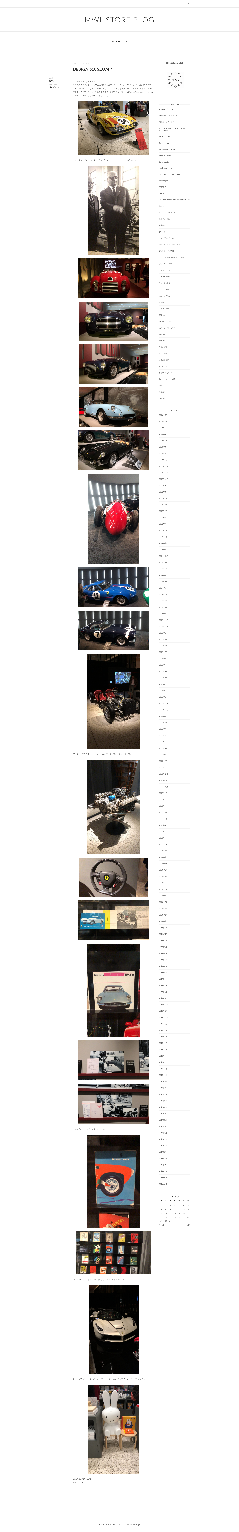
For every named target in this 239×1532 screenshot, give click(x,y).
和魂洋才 (162, 334)
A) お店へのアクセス (166, 122)
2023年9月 (163, 639)
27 (184, 1217)
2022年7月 (163, 729)
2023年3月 (163, 678)
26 (179, 1217)
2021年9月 (163, 793)
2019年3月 (163, 985)
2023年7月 (163, 652)
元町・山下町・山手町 (167, 328)
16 (166, 1213)
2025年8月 (163, 492)
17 (170, 1213)
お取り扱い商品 (164, 219)
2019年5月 (163, 973)
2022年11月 (163, 703)
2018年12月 (163, 1005)
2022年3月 (163, 755)
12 (179, 1210)
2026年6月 (163, 428)
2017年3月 (163, 1139)
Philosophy (163, 181)
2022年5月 (163, 742)
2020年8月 (163, 876)
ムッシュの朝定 (164, 296)
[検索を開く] (189, 4)
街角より (162, 392)
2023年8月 (163, 646)
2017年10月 (163, 1094)
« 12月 (161, 1225)
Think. (161, 194)
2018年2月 (163, 1069)
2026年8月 (163, 415)
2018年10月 (163, 1017)
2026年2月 (163, 453)
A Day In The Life (166, 109)
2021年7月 (163, 806)
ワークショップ (164, 309)
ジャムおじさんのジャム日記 (169, 245)
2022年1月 (163, 767)
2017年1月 (163, 1152)
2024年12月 (163, 543)
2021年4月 (163, 825)
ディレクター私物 (165, 264)
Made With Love (165, 168)
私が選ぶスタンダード (167, 373)
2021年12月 (163, 774)
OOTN (51, 81)
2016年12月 (163, 1158)
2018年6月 (163, 1043)
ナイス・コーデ (164, 270)
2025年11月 (163, 473)
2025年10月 (163, 479)
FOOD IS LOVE (165, 137)
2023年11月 (163, 626)
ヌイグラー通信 (164, 277)
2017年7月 (163, 1114)
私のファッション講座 (167, 379)
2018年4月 (163, 1056)
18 (175, 1213)
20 (184, 1213)
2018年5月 (163, 1049)
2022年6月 (163, 735)
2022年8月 (163, 723)
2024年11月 (163, 550)
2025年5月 (163, 511)
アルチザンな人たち (166, 238)
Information (164, 143)
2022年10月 (163, 710)
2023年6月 (163, 659)
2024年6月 (163, 582)
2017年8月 (163, 1107)
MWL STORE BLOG (119, 19)
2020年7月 (163, 883)
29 (161, 1221)
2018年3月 (163, 1062)
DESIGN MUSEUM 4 (93, 69)
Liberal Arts (54, 87)
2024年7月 (163, 575)
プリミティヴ (164, 289)
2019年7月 (163, 960)
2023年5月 (163, 665)
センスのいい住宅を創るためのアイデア (173, 257)
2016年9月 (163, 1178)
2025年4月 (163, 518)
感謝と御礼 (163, 353)
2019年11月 (163, 934)
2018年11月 (163, 1011)
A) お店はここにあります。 (169, 116)
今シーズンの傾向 (165, 321)
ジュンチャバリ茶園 (166, 251)
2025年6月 (163, 505)
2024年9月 (163, 562)
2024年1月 (163, 614)
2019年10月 (163, 941)
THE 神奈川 (163, 187)
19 (179, 1213)
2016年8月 (163, 1184)
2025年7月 (163, 498)
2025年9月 (163, 485)
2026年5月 (163, 434)
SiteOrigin (136, 1525)
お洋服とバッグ (164, 225)
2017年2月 (163, 1146)
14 (188, 1210)
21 (188, 1213)
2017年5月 (163, 1126)
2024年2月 (163, 607)
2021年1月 (163, 844)
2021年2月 (163, 838)
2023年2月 (163, 684)
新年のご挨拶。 (164, 360)
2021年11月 (163, 780)
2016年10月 (163, 1171)
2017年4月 (163, 1133)
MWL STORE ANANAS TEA (169, 174)
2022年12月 (163, 697)
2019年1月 (163, 998)
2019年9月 (163, 947)
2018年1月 (163, 1075)
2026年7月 (163, 421)
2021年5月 (163, 819)
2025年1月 (163, 537)
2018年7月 (163, 1037)
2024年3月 (163, 601)
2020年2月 (163, 915)
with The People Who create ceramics (174, 200)
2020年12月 (163, 851)
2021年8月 (163, 800)
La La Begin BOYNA (167, 149)
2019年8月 (163, 953)
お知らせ (162, 232)
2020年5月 (163, 896)
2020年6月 (163, 889)
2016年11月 (163, 1165)
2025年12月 (163, 466)
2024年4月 (163, 594)
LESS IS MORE (165, 156)
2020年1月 (163, 921)
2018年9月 (163, 1024)
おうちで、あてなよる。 (168, 212)
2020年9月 (163, 870)
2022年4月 (163, 748)
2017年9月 (163, 1101)
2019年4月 (163, 979)
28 (188, 1217)
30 (166, 1221)
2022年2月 (163, 761)
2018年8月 (163, 1030)
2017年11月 (163, 1088)
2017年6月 (163, 1120)
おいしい (162, 206)
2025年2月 (163, 530)
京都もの (162, 315)
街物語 (161, 386)
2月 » (188, 1225)
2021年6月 (163, 812)
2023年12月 (163, 620)
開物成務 (162, 398)
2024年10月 (163, 556)
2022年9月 (163, 716)
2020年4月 (163, 902)
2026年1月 (163, 460)
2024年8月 (163, 569)
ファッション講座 (165, 283)
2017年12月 (163, 1082)
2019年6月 (163, 966)
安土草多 (162, 341)
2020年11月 (163, 857)
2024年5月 (163, 588)
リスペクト (163, 302)
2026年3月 (163, 447)
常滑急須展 (163, 347)
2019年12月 (163, 928)
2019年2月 (163, 992)
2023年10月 (163, 633)
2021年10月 (163, 787)
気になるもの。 (164, 366)
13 (184, 1210)
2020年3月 (163, 908)
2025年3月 (163, 524)
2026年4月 (163, 441)
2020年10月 (163, 864)
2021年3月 (163, 832)
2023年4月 (163, 671)
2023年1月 (163, 691)
